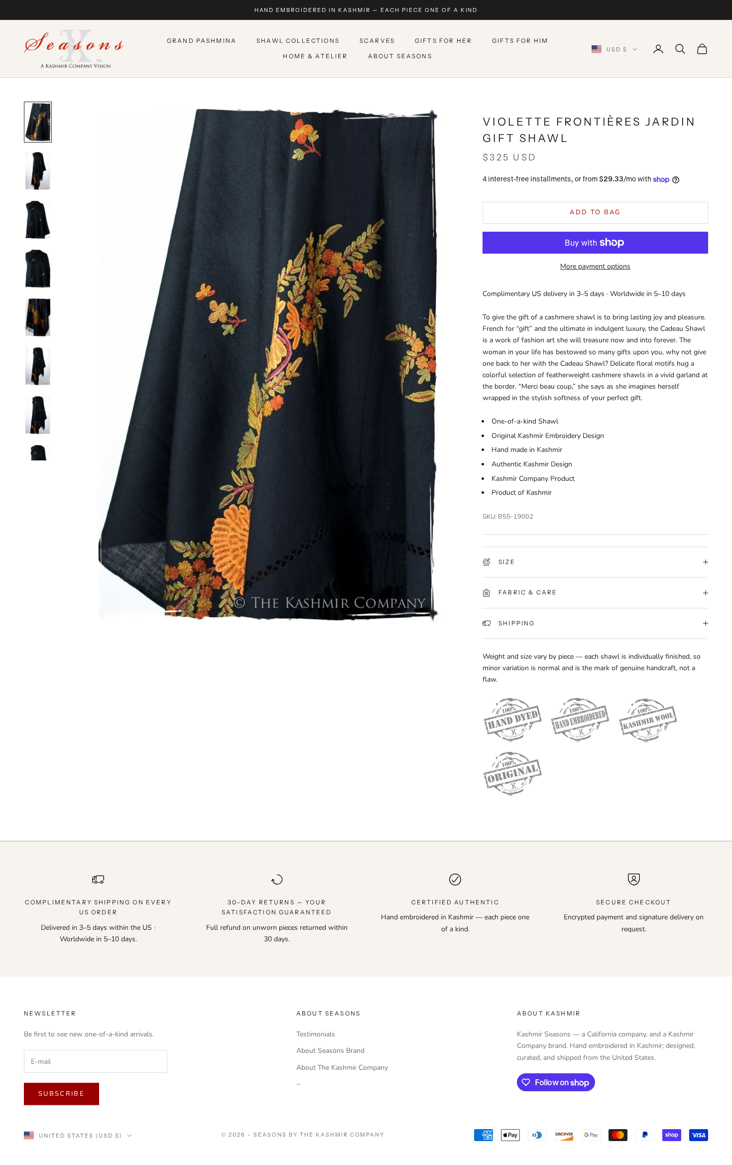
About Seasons (400, 56)
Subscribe (61, 1093)
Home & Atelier (315, 56)
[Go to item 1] (38, 122)
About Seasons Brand (330, 1050)
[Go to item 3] (38, 219)
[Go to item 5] (38, 317)
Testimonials (315, 1034)
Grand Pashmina (202, 41)
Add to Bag (595, 212)
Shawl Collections (298, 41)
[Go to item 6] (38, 366)
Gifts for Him (520, 41)
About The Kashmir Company (342, 1067)
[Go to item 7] (38, 415)
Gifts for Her (443, 41)
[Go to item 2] (38, 170)
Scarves (377, 41)
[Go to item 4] (38, 268)
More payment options (595, 266)
